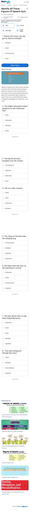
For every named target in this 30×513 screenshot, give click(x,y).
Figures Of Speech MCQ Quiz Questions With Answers (13, 447)
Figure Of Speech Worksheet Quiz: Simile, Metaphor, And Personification (15, 415)
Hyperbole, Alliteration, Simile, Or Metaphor (12, 431)
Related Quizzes (6, 400)
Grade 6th (6, 18)
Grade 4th (6, 16)
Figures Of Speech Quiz (8, 462)
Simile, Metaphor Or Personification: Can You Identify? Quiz (13, 493)
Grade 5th (10, 16)
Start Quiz (15, 65)
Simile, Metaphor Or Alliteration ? (10, 477)
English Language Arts (9, 14)
